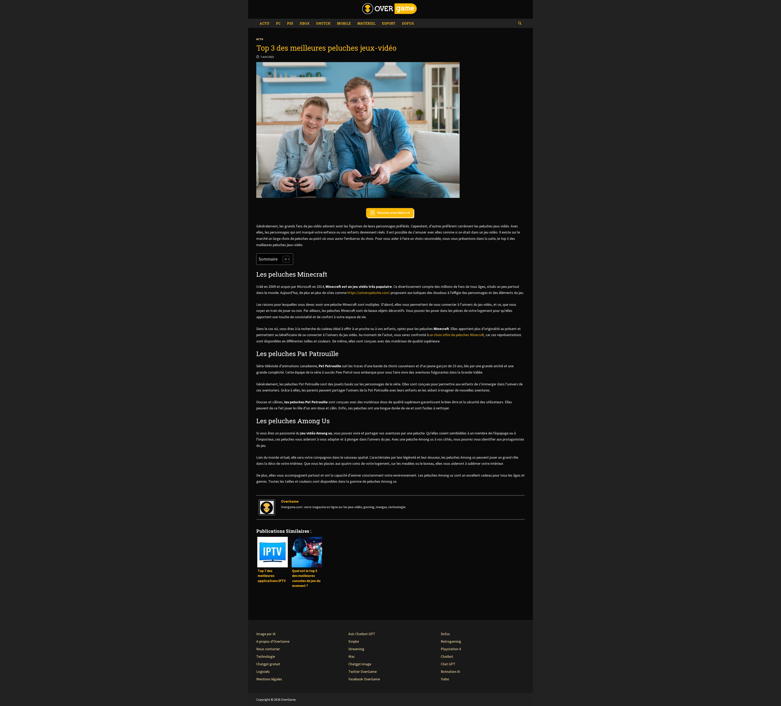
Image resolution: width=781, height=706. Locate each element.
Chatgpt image (359, 664)
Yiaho (445, 679)
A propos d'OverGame (272, 641)
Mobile (344, 23)
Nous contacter (268, 649)
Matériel (366, 23)
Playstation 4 (451, 649)
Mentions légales (269, 679)
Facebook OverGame (364, 679)
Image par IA (266, 633)
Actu (264, 23)
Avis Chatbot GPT (361, 633)
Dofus (408, 23)
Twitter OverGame (362, 671)
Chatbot (447, 656)
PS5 (290, 23)
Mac (351, 656)
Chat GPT (448, 664)
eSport (388, 23)
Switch (323, 23)
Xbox (305, 23)
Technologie (265, 656)
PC (278, 23)
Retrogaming (451, 641)
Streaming (356, 649)
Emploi (353, 641)
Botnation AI (450, 671)
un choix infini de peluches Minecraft (457, 334)
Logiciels (263, 671)
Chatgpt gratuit (268, 664)
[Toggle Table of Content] (284, 259)
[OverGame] (267, 507)
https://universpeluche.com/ (368, 292)
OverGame (290, 501)
